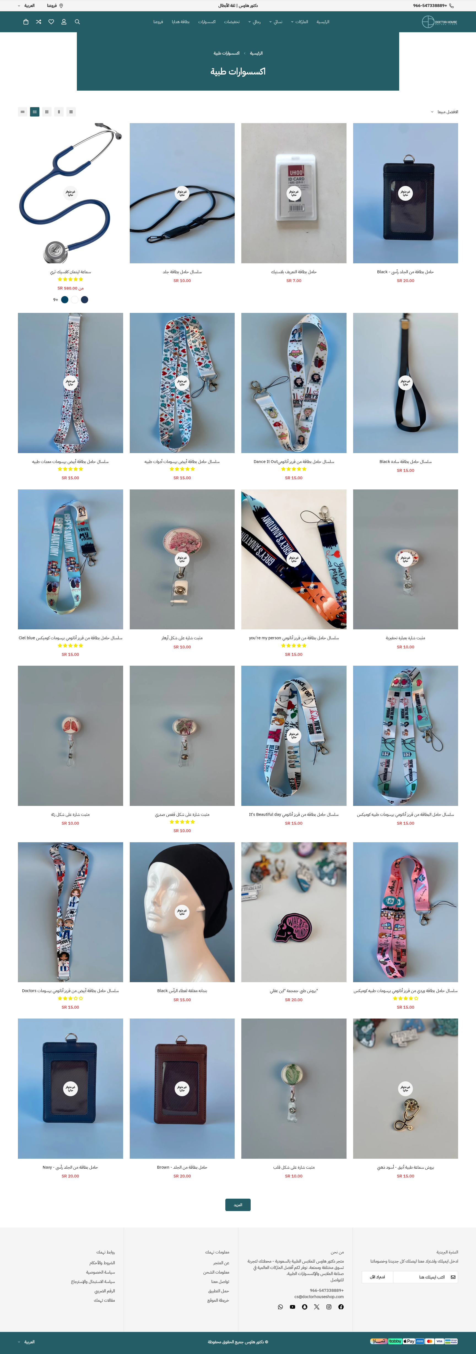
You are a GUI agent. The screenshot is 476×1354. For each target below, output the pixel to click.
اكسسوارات (206, 22)
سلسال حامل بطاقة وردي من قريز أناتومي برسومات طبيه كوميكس (406, 991)
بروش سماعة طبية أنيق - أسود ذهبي (405, 1167)
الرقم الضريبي (104, 1291)
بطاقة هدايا (181, 22)
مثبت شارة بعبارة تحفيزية (405, 638)
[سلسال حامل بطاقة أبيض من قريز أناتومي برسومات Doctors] (70, 912)
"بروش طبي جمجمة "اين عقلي (294, 991)
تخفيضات (232, 22)
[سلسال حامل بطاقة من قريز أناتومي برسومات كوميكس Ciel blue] (70, 559)
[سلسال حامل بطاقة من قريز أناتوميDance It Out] (294, 383)
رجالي (257, 22)
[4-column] (34, 112)
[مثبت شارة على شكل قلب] (294, 1089)
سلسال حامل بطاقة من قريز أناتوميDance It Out (294, 462)
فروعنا (158, 22)
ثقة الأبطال (226, 5)
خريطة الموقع (218, 1300)
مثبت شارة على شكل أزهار (182, 638)
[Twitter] (317, 1307)
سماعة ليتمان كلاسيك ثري (70, 272)
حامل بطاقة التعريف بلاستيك (294, 272)
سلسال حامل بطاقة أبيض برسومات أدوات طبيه (182, 462)
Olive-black (74, 299)
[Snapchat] (304, 1307)
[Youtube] (292, 1307)
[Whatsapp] (280, 1307)
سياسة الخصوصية (100, 1272)
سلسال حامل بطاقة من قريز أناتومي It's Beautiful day (294, 814)
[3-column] (47, 112)
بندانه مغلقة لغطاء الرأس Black (182, 991)
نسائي (278, 22)
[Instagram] (329, 1307)
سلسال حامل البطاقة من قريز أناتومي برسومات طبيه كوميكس (405, 814)
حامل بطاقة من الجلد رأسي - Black (405, 272)
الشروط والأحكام (102, 1263)
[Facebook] (341, 1307)
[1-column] (71, 112)
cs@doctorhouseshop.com (319, 1297)
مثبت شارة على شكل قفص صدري (182, 814)
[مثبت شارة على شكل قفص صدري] (182, 736)
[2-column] (59, 112)
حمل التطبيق (218, 1291)
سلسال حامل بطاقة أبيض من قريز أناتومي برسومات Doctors (70, 991)
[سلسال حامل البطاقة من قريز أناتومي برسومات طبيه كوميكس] (405, 736)
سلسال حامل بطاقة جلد (182, 272)
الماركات (302, 22)
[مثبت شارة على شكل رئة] (70, 736)
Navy (84, 299)
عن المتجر (221, 1263)
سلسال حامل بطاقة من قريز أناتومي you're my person (294, 638)
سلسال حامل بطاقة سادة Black (406, 462)
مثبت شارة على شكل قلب (294, 1167)
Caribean (64, 299)
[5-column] (22, 112)
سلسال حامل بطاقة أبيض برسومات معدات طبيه (70, 462)
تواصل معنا (220, 1282)
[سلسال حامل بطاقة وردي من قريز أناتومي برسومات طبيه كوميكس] (405, 912)
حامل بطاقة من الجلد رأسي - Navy (70, 1167)
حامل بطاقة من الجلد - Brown (182, 1167)
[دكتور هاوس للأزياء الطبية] (439, 21)
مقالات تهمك (104, 1300)
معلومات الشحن (216, 1272)
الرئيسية (323, 22)
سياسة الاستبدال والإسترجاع (93, 1282)
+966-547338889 (327, 1290)
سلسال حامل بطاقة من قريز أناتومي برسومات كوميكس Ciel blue (70, 638)
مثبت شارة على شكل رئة (70, 814)
